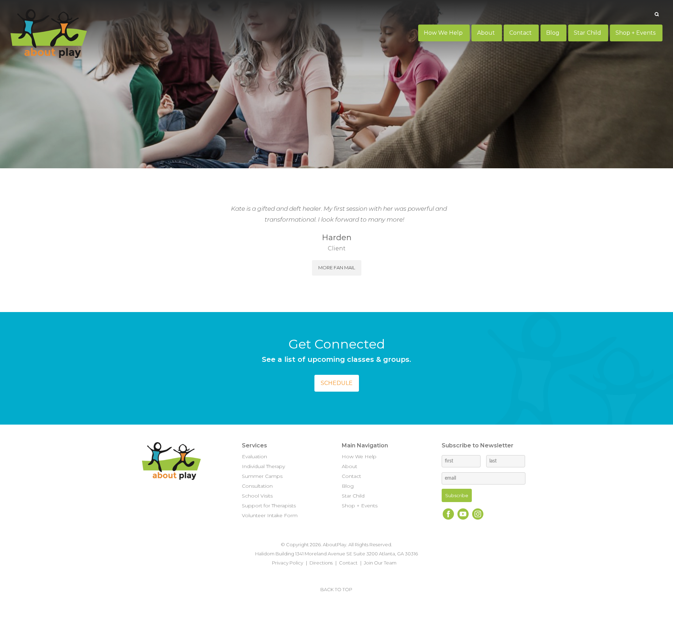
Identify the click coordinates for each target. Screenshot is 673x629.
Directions (321, 563)
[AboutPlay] (49, 33)
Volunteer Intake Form (270, 515)
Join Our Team (380, 563)
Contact (351, 476)
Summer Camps (262, 476)
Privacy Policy (287, 563)
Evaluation (254, 456)
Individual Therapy (263, 466)
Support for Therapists (269, 505)
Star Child (353, 496)
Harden (337, 237)
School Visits (257, 496)
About (349, 466)
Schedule (337, 383)
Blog (348, 486)
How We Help (359, 456)
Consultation (257, 486)
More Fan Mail (336, 267)
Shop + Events (360, 505)
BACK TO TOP (336, 589)
